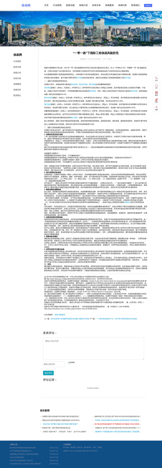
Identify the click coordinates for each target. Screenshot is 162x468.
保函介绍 (83, 5)
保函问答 (122, 5)
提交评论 (48, 373)
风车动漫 (66, 447)
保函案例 (109, 5)
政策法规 (70, 5)
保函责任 (127, 202)
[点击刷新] (71, 362)
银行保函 (79, 78)
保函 (56, 315)
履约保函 (92, 84)
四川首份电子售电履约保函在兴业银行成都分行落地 (70, 319)
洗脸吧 (100, 447)
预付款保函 (83, 84)
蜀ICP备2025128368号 (90, 451)
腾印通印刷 (87, 447)
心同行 (94, 447)
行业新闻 (57, 5)
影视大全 (80, 447)
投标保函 (74, 84)
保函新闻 (61, 315)
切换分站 (148, 5)
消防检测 (73, 447)
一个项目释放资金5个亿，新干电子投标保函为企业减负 (116, 319)
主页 (46, 5)
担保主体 (96, 5)
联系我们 (135, 5)
